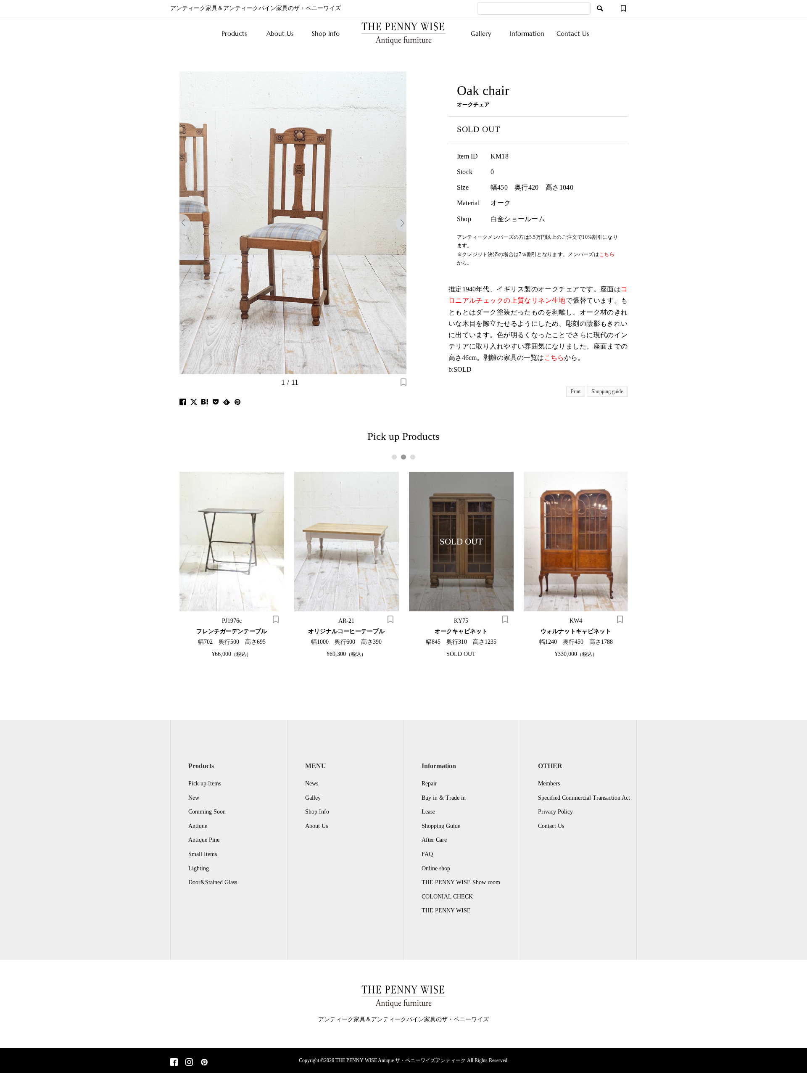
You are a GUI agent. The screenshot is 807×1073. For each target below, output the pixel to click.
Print (575, 391)
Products (234, 33)
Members (549, 783)
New (193, 798)
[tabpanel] (231, 564)
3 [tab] (412, 457)
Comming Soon (207, 812)
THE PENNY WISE (446, 910)
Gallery (481, 33)
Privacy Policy (555, 812)
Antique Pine (203, 840)
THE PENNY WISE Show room (461, 882)
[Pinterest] (204, 1063)
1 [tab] (394, 457)
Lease (428, 812)
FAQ (427, 854)
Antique (197, 826)
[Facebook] (174, 1063)
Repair (429, 783)
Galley (313, 798)
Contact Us (572, 33)
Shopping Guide (441, 826)
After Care (434, 840)
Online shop (436, 868)
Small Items (202, 854)
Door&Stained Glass (212, 882)
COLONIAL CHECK (447, 896)
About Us (279, 33)
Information (527, 33)
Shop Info (326, 33)
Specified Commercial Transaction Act (584, 798)
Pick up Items (204, 783)
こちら (554, 357)
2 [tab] (403, 457)
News (311, 783)
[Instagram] (189, 1063)
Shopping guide (607, 391)
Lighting (198, 868)
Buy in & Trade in (444, 798)
